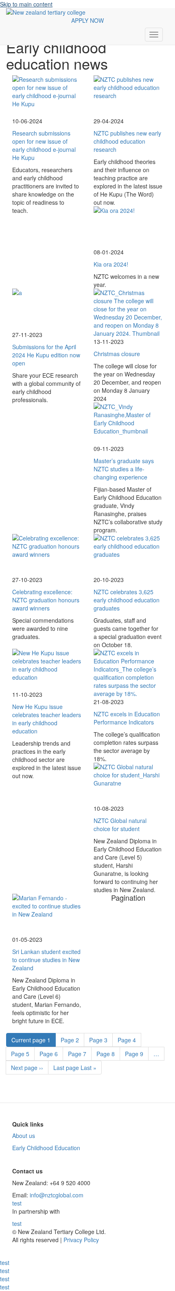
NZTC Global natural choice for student (120, 824)
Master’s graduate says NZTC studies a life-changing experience (124, 469)
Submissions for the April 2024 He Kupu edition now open (46, 355)
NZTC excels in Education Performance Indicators (127, 718)
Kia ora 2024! (111, 264)
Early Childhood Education (46, 1148)
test (17, 1203)
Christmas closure (117, 354)
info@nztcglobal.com (56, 1195)
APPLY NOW (87, 20)
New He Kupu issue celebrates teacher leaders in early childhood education (46, 718)
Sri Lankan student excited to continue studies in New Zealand (46, 959)
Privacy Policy (80, 1240)
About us (23, 1135)
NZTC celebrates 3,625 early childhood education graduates (127, 600)
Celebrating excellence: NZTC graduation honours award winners (45, 600)
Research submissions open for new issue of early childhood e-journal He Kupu (44, 145)
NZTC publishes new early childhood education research (127, 141)
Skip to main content (26, 4)
